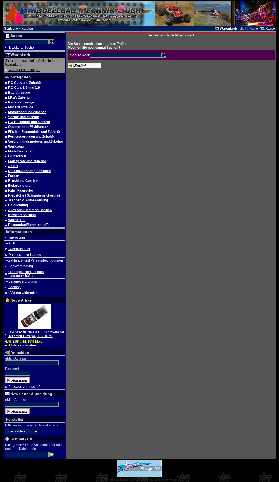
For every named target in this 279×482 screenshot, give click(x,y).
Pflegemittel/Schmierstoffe (29, 225)
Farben (13, 176)
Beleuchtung (18, 205)
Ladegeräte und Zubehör (27, 161)
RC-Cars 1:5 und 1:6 (24, 88)
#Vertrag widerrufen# (24, 293)
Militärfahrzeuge (20, 107)
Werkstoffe (16, 220)
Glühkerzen (17, 156)
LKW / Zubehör (19, 97)
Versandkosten (24, 345)
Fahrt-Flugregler (20, 190)
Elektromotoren (20, 186)
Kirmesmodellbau (22, 215)
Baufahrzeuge (19, 92)
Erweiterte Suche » (22, 48)
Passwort (12, 369)
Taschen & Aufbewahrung (28, 200)
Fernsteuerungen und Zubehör (31, 137)
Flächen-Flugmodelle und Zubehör (34, 132)
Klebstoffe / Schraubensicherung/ (34, 195)
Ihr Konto (251, 28)
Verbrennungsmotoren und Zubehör (35, 141)
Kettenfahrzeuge (21, 102)
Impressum (16, 238)
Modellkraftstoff (20, 151)
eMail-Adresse (16, 358)
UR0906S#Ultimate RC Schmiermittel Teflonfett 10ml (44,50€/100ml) (36, 334)
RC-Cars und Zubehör (25, 83)
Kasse (270, 28)
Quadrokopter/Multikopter (28, 127)
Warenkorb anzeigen (24, 70)
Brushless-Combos (23, 181)
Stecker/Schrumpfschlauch (29, 171)
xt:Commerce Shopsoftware (158, 479)
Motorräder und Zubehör (27, 112)
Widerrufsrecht (19, 249)
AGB (11, 243)
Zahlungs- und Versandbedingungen (35, 260)
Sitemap (14, 287)
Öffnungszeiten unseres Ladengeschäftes (26, 274)
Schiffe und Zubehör (23, 117)
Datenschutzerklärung (24, 255)
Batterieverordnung (22, 281)
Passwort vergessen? (24, 387)
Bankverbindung (20, 266)
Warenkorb (20, 55)
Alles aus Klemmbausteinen (30, 210)
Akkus (13, 166)
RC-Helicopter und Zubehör (29, 122)
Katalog (27, 28)
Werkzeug (16, 146)
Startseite (11, 28)
